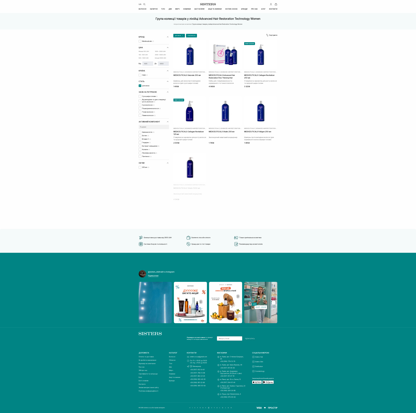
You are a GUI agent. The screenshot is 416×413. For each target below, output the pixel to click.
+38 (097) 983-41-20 (197, 376)
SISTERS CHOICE (231, 9)
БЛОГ (263, 9)
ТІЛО (163, 9)
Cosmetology (259, 371)
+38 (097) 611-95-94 (227, 368)
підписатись (250, 338)
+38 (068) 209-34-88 (228, 390)
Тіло (170, 363)
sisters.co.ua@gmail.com (198, 357)
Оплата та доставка (146, 357)
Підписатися (153, 276)
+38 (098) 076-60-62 (228, 397)
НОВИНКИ (187, 9)
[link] (276, 4)
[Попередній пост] (142, 302)
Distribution (259, 366)
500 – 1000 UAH (144, 58)
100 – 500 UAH (143, 55)
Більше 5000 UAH (160, 58)
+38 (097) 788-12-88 (197, 373)
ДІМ (170, 9)
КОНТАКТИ (273, 9)
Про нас (142, 367)
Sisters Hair (259, 357)
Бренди (172, 381)
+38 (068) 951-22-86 (197, 382)
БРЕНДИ (244, 9)
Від (140, 63)
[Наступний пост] (273, 302)
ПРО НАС (254, 9)
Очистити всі (192, 35)
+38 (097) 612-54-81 (197, 369)
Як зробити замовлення (147, 360)
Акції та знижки (174, 377)
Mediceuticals (178, 72)
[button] (179, 35)
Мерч (171, 370)
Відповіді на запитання (147, 363)
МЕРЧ (177, 9)
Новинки (172, 374)
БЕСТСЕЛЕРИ (199, 9)
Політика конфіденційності (148, 391)
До (155, 63)
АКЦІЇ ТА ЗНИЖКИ (215, 9)
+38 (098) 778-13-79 (227, 361)
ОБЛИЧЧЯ (154, 9)
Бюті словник (143, 381)
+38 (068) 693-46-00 (198, 379)
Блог (140, 377)
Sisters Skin (259, 362)
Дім (170, 367)
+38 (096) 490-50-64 (198, 386)
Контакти (142, 384)
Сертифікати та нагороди (148, 374)
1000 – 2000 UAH (160, 51)
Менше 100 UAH (144, 51)
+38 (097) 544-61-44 (227, 382)
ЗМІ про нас (143, 370)
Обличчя (172, 360)
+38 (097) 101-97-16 (227, 376)
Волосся (172, 357)
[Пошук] (144, 4)
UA (140, 4)
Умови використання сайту (149, 387)
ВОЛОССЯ (142, 9)
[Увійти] (271, 4)
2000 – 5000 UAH (160, 55)
